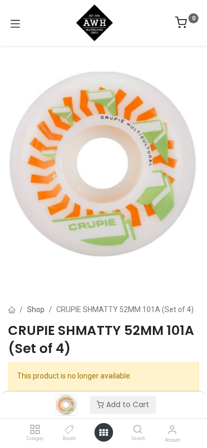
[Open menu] (103, 432)
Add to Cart (126, 404)
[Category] (35, 430)
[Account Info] (172, 430)
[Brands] (69, 430)
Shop (36, 309)
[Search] (138, 430)
